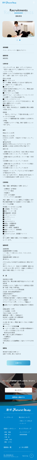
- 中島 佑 (6, 437)
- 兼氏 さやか (8, 442)
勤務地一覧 (7, 447)
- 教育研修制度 (23, 434)
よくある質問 (23, 447)
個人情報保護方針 (8, 455)
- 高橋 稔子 (7, 434)
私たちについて (24, 417)
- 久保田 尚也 (8, 439)
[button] (17, 40)
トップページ (8, 417)
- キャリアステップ (24, 432)
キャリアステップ (25, 428)
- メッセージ (22, 423)
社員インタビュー (10, 428)
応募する (18, 363)
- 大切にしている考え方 (25, 421)
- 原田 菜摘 (7, 432)
